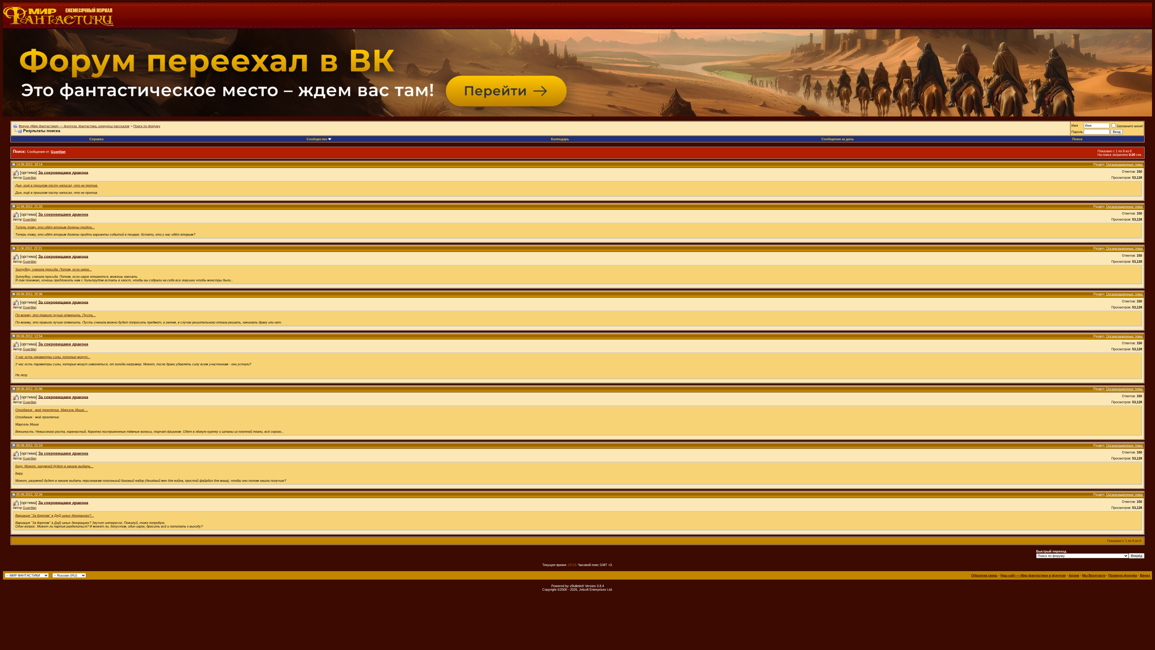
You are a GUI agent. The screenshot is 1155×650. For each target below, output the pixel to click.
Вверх (1145, 575)
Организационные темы (1124, 164)
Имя (1074, 125)
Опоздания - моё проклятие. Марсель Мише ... (51, 410)
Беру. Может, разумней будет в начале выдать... (54, 466)
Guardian (29, 177)
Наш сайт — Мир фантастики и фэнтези (1033, 575)
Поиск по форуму (146, 126)
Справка (96, 139)
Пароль (1077, 132)
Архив (1074, 575)
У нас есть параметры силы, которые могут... (52, 357)
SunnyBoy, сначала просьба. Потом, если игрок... (53, 269)
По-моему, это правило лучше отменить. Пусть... (55, 315)
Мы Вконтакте (1093, 575)
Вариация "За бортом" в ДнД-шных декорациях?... (54, 515)
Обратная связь (984, 575)
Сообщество (316, 139)
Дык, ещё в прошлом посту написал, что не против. (56, 185)
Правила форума (1122, 575)
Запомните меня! (1129, 126)
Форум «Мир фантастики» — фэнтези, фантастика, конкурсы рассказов (74, 126)
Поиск (1077, 139)
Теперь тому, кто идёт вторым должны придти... (55, 227)
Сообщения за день (837, 139)
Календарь (560, 139)
